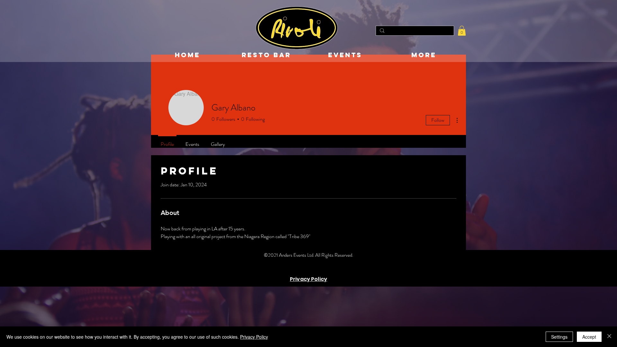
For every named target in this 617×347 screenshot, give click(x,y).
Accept (589, 337)
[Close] (609, 337)
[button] (462, 31)
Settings (559, 337)
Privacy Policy (254, 337)
